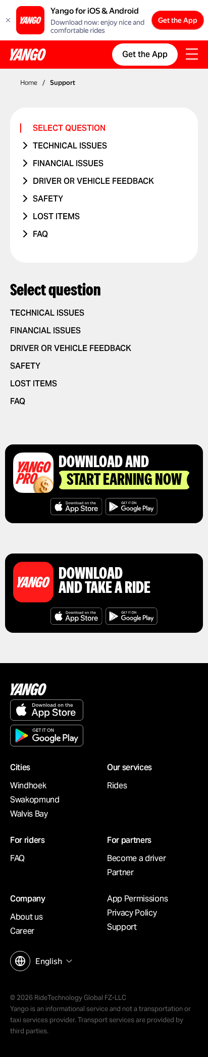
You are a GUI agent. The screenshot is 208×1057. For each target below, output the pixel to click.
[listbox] (52, 961)
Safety (48, 199)
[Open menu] (191, 55)
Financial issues (68, 163)
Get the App (177, 20)
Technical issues (70, 145)
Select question (69, 128)
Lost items (56, 216)
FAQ (40, 234)
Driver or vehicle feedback (93, 181)
